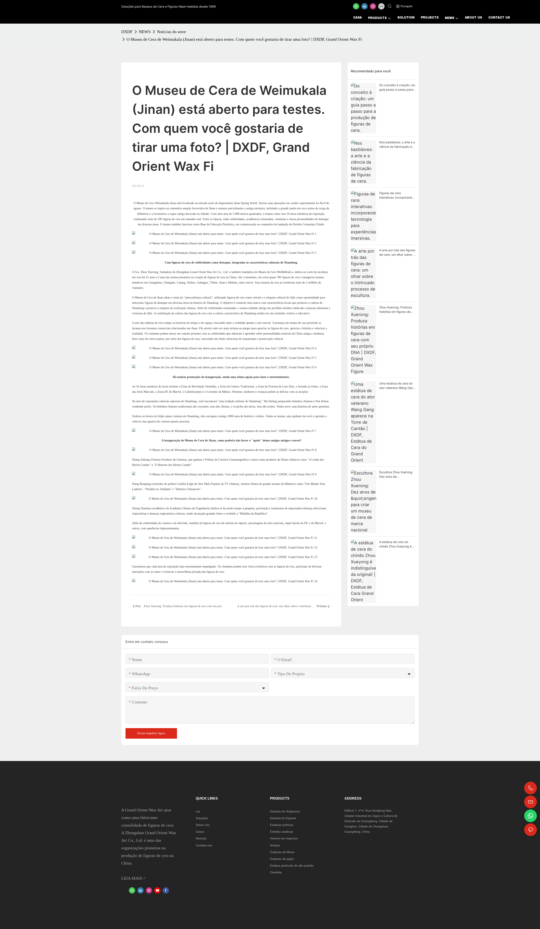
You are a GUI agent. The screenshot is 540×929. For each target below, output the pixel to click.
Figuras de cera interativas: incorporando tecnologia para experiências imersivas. (396, 195)
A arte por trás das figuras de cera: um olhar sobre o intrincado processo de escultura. (397, 252)
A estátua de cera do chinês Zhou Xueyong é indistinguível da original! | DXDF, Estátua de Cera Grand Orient (397, 544)
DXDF (126, 31)
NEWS (145, 31)
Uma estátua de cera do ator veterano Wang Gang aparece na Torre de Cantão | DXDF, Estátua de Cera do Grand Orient (397, 386)
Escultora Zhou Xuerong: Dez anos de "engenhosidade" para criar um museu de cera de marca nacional (396, 474)
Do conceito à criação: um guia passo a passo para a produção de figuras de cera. (397, 87)
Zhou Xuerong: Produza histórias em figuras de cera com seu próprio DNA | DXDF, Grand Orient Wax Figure (397, 309)
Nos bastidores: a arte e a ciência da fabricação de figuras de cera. (397, 144)
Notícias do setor (171, 31)
